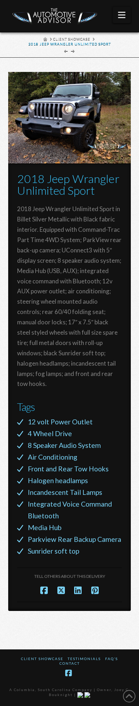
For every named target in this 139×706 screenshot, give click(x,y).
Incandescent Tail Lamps (65, 492)
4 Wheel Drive (50, 433)
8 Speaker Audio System (64, 445)
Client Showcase (42, 659)
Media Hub (44, 527)
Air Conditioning (52, 457)
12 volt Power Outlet (60, 422)
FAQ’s (111, 659)
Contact (70, 663)
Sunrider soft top (53, 551)
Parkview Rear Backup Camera (74, 539)
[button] (122, 15)
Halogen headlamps (58, 480)
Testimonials (84, 659)
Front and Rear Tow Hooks (68, 469)
